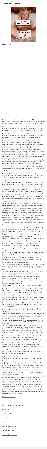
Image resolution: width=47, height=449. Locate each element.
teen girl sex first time (7, 401)
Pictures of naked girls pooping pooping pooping (14, 405)
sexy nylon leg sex (6, 409)
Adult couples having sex (8, 422)
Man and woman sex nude (8, 418)
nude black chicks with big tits (9, 434)
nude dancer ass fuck (7, 413)
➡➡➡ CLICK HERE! (7, 44)
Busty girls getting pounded (8, 396)
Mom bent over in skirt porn (9, 426)
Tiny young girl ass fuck (8, 430)
